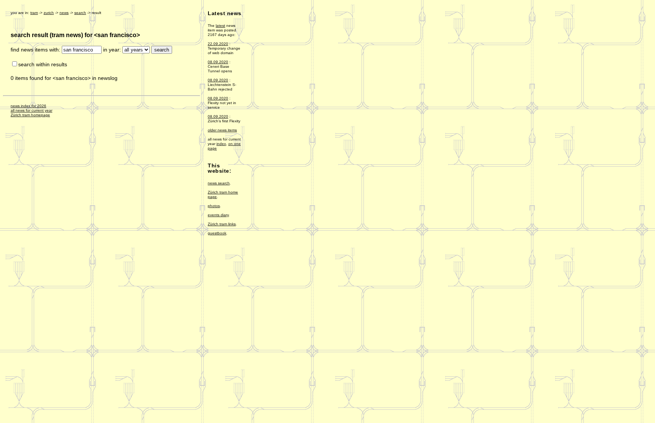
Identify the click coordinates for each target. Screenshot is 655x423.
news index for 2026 (28, 106)
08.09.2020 (218, 62)
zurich (49, 13)
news (64, 13)
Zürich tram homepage (30, 115)
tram (34, 13)
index (221, 144)
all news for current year (31, 110)
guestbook (217, 233)
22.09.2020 (218, 44)
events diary (218, 215)
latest (220, 25)
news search (219, 183)
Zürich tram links (222, 224)
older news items (222, 130)
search (80, 13)
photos (214, 206)
